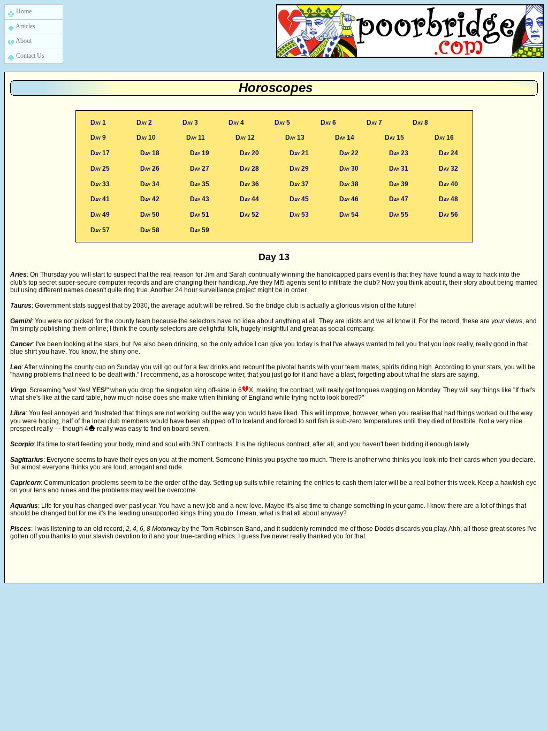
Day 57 (100, 230)
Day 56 (447, 214)
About (23, 40)
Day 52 (248, 214)
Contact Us (29, 55)
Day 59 (198, 230)
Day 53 (298, 214)
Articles (24, 26)
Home (23, 11)
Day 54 (348, 214)
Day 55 (397, 214)
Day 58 (149, 230)
